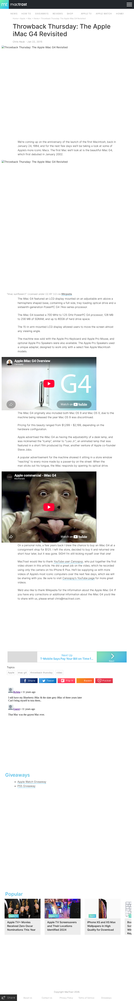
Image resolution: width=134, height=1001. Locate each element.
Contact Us (47, 998)
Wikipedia (66, 294)
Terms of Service (86, 998)
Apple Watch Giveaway (31, 781)
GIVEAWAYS (42, 13)
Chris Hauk (19, 41)
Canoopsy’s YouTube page (78, 578)
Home (15, 18)
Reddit (88, 680)
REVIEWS (58, 13)
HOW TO (26, 13)
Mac (29, 18)
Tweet (50, 680)
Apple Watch (104, 13)
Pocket (106, 680)
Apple (22, 18)
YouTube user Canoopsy (68, 561)
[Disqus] (67, 727)
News (36, 18)
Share (31, 680)
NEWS (13, 13)
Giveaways (106, 998)
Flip (68, 679)
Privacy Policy (66, 998)
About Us (27, 998)
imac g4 (22, 672)
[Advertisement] (67, 130)
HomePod (122, 13)
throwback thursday (41, 672)
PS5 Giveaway (26, 786)
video (59, 672)
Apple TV (86, 13)
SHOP (70, 13)
